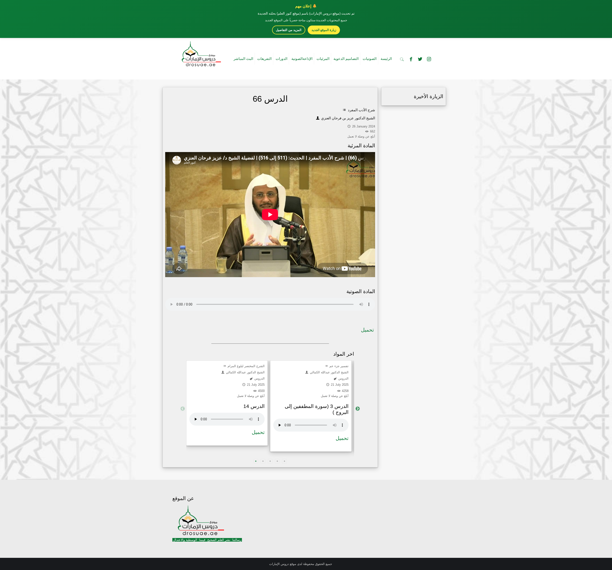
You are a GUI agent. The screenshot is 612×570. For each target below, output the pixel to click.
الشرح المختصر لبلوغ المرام (246, 366)
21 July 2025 (255, 384)
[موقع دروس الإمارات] (200, 52)
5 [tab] (284, 461)
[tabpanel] (227, 403)
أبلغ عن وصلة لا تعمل (251, 396)
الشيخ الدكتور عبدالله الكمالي (245, 372)
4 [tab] (277, 461)
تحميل (367, 329)
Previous (182, 408)
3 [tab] (270, 461)
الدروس (259, 378)
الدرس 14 (254, 406)
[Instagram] (429, 59)
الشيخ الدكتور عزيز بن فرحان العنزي (347, 118)
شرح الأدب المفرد (361, 110)
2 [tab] (263, 461)
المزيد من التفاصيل (288, 30)
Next (357, 408)
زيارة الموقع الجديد (323, 30)
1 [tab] (255, 461)
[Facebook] (411, 59)
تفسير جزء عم (338, 366)
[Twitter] (420, 59)
